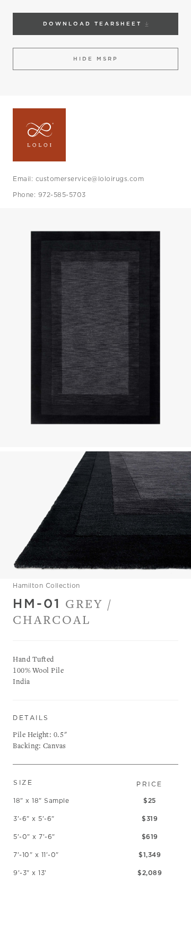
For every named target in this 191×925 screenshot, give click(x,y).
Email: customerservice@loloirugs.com (78, 179)
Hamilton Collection (46, 585)
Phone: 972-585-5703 (49, 195)
